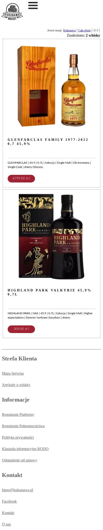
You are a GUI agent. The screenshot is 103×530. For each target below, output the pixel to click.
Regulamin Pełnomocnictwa (23, 426)
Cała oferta (84, 30)
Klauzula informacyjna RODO (25, 449)
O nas (6, 524)
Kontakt (8, 513)
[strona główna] (12, 19)
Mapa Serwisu (13, 373)
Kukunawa (69, 30)
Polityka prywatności (18, 437)
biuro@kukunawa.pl (17, 490)
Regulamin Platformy (18, 414)
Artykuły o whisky (16, 385)
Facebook (9, 501)
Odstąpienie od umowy (19, 460)
